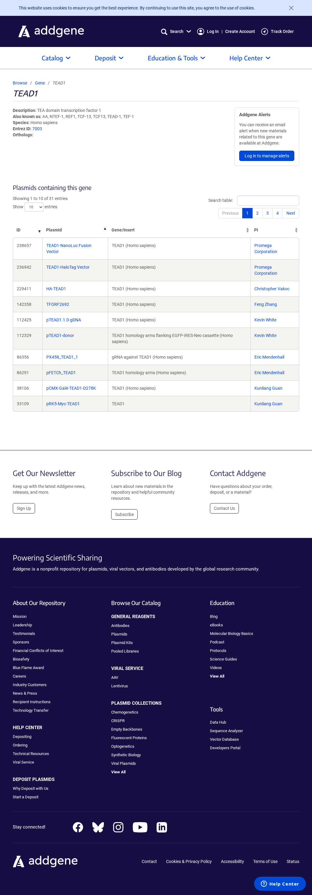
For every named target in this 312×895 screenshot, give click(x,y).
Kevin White (265, 319)
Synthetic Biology (126, 755)
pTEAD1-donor (60, 335)
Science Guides (223, 659)
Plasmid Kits (122, 642)
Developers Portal (225, 748)
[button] (176, 31)
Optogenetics (122, 746)
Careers (19, 676)
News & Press (25, 693)
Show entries (35, 206)
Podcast (217, 642)
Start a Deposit (25, 797)
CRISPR (118, 720)
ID (18, 229)
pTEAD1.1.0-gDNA (63, 319)
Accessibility (232, 861)
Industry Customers (30, 684)
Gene (40, 83)
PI (256, 229)
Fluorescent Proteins (129, 738)
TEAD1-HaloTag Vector (68, 267)
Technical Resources (31, 753)
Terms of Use (265, 861)
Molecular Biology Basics (231, 633)
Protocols (218, 650)
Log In (213, 31)
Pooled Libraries (125, 651)
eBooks (216, 625)
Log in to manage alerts (267, 155)
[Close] (288, 8)
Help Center (246, 58)
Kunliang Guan (268, 388)
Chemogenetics (124, 712)
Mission (20, 616)
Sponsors (21, 642)
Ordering (20, 745)
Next (290, 213)
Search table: (220, 200)
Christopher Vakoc (271, 288)
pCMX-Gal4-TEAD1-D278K (71, 388)
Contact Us (224, 508)
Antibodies (120, 625)
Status (293, 861)
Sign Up (24, 508)
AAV (114, 677)
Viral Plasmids (123, 763)
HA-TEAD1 (56, 288)
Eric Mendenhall (269, 357)
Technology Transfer (30, 710)
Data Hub (218, 722)
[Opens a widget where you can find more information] (280, 884)
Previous (230, 213)
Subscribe (124, 514)
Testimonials (24, 633)
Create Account (240, 31)
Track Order (282, 31)
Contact (149, 861)
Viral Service (23, 762)
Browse (20, 83)
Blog (214, 616)
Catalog (52, 58)
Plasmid (54, 229)
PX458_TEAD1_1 (62, 357)
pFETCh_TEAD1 (61, 372)
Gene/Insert (123, 229)
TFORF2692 (57, 304)
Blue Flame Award (28, 667)
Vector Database (224, 739)
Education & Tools (173, 58)
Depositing (22, 736)
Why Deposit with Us (30, 788)
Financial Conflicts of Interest (38, 650)
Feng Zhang (265, 304)
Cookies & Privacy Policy (189, 861)
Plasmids (119, 634)
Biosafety (21, 659)
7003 (37, 128)
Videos (216, 667)
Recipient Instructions (32, 702)
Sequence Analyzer (226, 731)
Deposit (105, 58)
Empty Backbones (126, 729)
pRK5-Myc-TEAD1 (63, 403)
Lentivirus (119, 686)
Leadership (22, 625)
